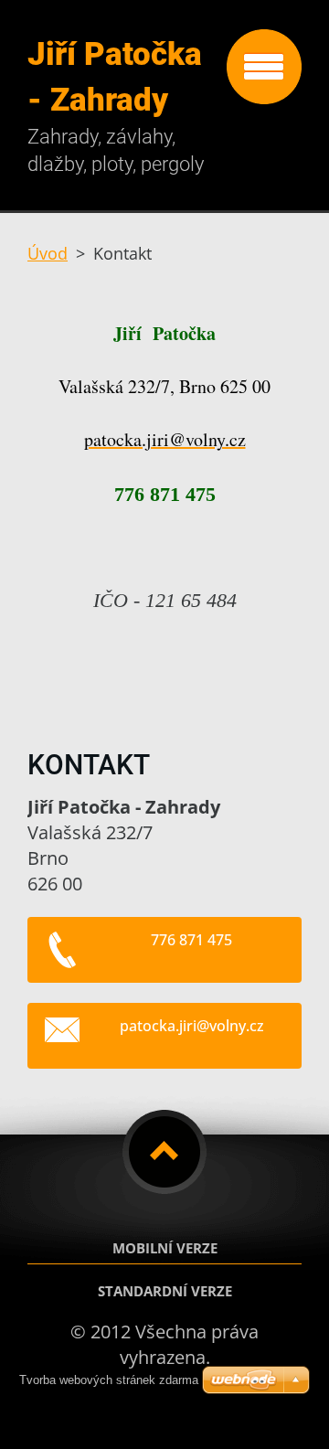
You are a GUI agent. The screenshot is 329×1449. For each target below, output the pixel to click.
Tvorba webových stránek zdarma (108, 1380)
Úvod (47, 253)
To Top (164, 1152)
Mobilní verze (165, 1248)
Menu (264, 66)
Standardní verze (165, 1291)
